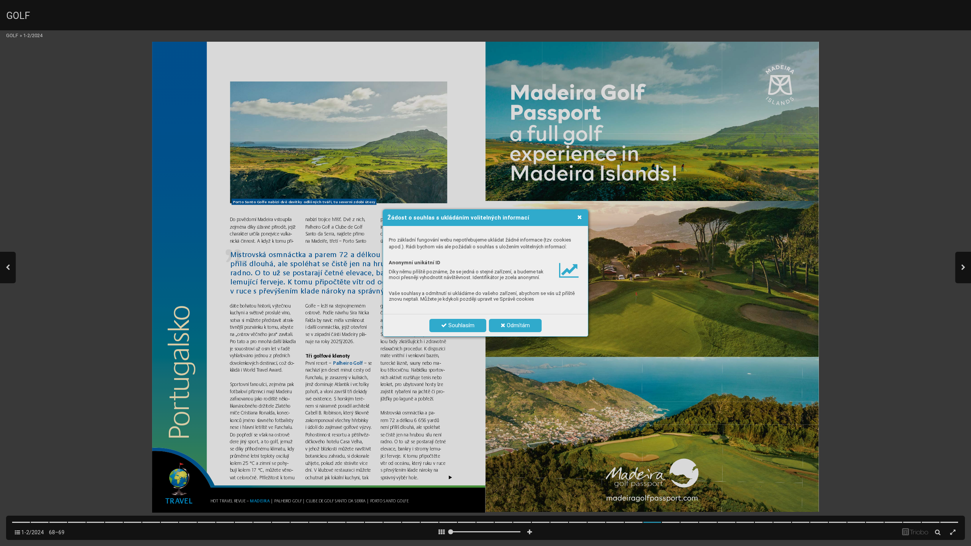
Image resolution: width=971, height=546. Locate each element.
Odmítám (517, 325)
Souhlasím (461, 325)
